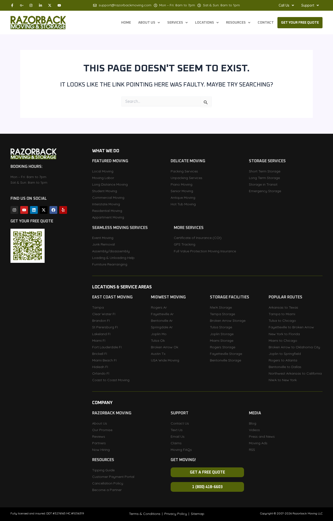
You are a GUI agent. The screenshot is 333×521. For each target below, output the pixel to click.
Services (175, 22)
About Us (146, 22)
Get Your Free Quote (300, 22)
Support (307, 5)
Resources (236, 22)
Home (126, 22)
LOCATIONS (204, 22)
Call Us (284, 5)
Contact (266, 22)
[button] (286, 5)
